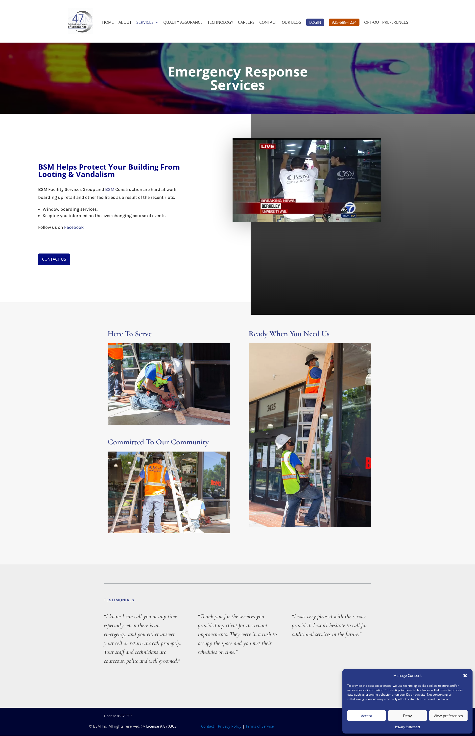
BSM (109, 189)
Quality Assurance (183, 23)
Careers (246, 23)
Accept (366, 715)
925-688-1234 (344, 22)
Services (145, 23)
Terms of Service (259, 726)
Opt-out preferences (386, 23)
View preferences (448, 715)
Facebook (74, 227)
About (125, 23)
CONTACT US (54, 259)
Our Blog (292, 23)
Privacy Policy (229, 726)
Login (315, 22)
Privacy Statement (407, 727)
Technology (220, 23)
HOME (108, 23)
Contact (268, 23)
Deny (407, 715)
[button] (465, 675)
